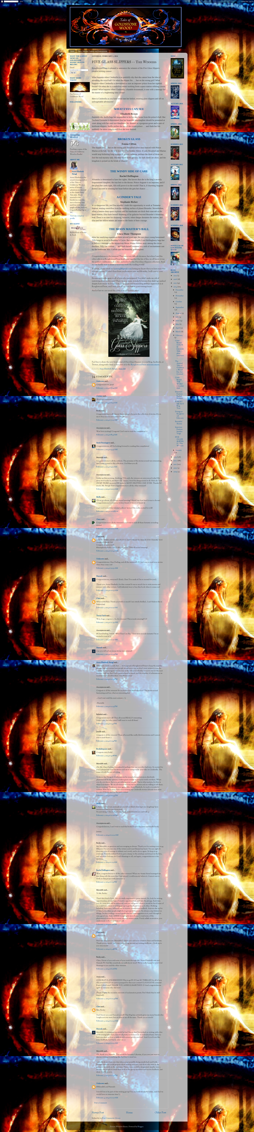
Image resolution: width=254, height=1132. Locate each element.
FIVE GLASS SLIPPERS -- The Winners (179, 441)
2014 (175, 287)
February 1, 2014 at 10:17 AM (107, 489)
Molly (98, 497)
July (177, 317)
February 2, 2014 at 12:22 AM (107, 835)
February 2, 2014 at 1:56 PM (106, 924)
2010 (175, 468)
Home (72, 51)
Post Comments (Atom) (111, 1118)
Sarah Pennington (103, 443)
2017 (175, 275)
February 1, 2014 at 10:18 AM (107, 511)
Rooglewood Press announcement (144, 364)
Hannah (99, 576)
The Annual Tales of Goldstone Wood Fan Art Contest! (179, 368)
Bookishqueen (101, 749)
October (179, 301)
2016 (175, 279)
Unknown (100, 381)
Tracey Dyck (101, 615)
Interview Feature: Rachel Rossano (179, 395)
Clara (98, 536)
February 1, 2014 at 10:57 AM (107, 590)
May (177, 324)
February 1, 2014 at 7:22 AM (106, 420)
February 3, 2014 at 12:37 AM (107, 1021)
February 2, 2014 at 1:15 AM (106, 862)
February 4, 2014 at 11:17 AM (107, 1098)
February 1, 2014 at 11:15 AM (107, 607)
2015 (175, 283)
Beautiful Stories (178, 422)
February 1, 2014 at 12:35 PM (106, 679)
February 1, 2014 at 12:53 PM (106, 706)
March (178, 331)
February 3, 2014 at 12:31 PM (106, 1075)
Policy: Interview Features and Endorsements (92, 51)
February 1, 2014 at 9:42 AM (106, 449)
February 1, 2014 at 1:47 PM (106, 724)
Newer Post (98, 1113)
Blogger (140, 1126)
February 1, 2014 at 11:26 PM (106, 815)
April (178, 328)
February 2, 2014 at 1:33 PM (106, 882)
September (180, 307)
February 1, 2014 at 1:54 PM (106, 741)
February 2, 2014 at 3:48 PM (106, 949)
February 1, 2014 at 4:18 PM (106, 756)
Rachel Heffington (103, 870)
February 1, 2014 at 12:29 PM (107, 654)
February (179, 335)
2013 (175, 457)
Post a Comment (100, 1103)
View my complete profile (77, 217)
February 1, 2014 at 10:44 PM (107, 795)
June (178, 320)
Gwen (98, 519)
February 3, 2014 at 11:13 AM (107, 1043)
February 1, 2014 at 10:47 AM (107, 551)
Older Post (160, 1113)
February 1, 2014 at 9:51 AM (106, 467)
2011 (175, 464)
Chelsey (99, 396)
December (179, 290)
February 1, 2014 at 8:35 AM (106, 435)
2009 (175, 472)
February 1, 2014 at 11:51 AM (107, 640)
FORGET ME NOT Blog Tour (179, 405)
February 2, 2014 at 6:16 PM (106, 969)
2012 (175, 461)
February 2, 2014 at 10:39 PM (107, 999)
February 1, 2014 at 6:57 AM (106, 403)
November (180, 296)
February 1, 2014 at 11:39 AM (107, 622)
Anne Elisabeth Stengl (105, 662)
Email (72, 67)
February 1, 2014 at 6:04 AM (106, 388)
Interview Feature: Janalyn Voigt (179, 430)
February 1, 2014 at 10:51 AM (107, 568)
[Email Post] (131, 369)
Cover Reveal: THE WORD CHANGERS (179, 383)
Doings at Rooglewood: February (179, 414)
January (179, 450)
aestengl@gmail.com (122, 268)
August (179, 313)
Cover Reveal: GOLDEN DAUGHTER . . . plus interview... (179, 349)
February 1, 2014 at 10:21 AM (107, 528)
